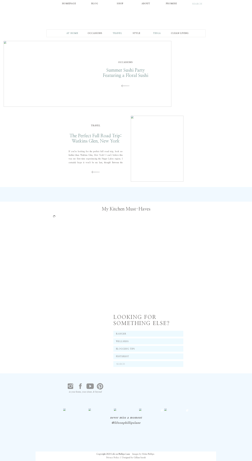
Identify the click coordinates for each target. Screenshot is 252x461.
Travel (95, 126)
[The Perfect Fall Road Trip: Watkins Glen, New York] (157, 149)
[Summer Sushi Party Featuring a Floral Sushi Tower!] (125, 86)
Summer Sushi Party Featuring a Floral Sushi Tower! (125, 75)
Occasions (125, 62)
